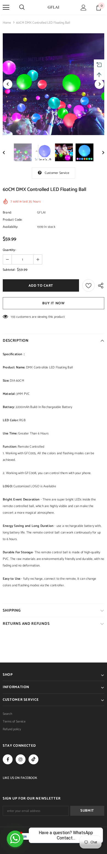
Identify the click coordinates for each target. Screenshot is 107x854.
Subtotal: (9, 269)
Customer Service (57, 173)
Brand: (7, 212)
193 (13, 316)
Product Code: (12, 219)
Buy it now (53, 303)
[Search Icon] (22, 7)
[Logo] (53, 7)
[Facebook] (8, 759)
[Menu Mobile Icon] (6, 7)
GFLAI (41, 212)
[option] (53, 84)
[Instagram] (21, 759)
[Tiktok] (33, 759)
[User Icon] (83, 7)
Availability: (10, 226)
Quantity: (9, 250)
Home (7, 22)
